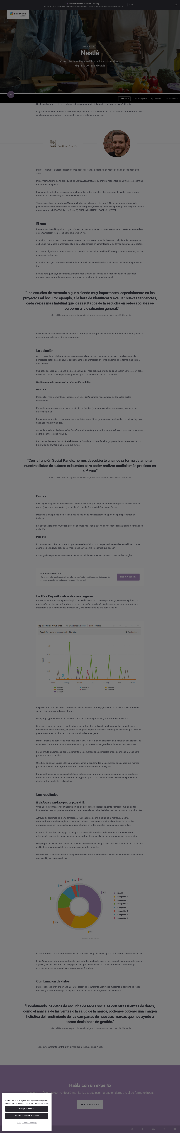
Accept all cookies (27, 1109)
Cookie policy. (43, 1103)
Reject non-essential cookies (27, 1116)
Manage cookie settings (27, 1123)
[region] (27, 1112)
